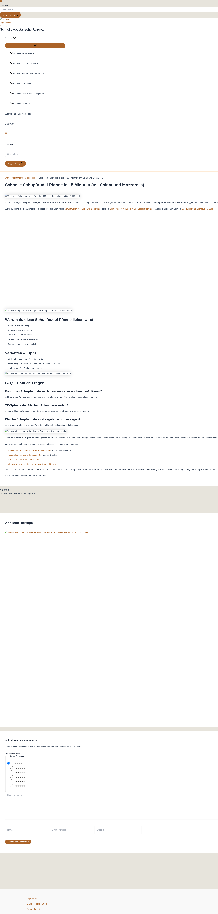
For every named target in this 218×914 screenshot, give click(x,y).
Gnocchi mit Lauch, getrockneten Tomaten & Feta (29, 450)
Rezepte (9, 38)
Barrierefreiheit (33, 909)
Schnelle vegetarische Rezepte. (22, 29)
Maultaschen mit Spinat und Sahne (197, 209)
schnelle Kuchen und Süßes (26, 63)
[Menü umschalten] (35, 45)
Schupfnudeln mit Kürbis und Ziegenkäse (83, 209)
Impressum (32, 898)
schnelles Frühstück (22, 84)
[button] (1, 2)
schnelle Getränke (21, 104)
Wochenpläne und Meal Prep (18, 114)
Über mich (9, 124)
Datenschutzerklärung (37, 904)
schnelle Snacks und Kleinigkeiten (28, 94)
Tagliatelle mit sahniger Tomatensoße (24, 455)
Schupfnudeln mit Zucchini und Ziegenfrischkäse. (132, 209)
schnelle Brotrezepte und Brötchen (28, 73)
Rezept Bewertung (12, 753)
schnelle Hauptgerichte (23, 53)
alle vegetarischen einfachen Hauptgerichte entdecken (32, 464)
